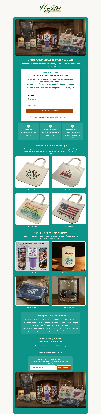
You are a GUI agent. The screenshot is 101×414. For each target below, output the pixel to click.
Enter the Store (63, 368)
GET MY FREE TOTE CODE (50, 110)
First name (31, 95)
